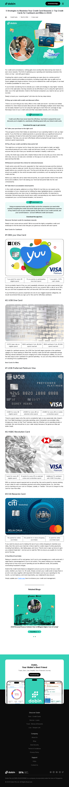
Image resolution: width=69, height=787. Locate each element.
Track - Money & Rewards (34, 724)
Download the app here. (35, 217)
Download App (53, 3)
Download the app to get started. (34, 125)
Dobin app (21, 578)
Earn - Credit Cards (34, 716)
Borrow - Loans (34, 720)
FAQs (34, 761)
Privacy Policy (34, 752)
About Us (34, 737)
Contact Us (34, 765)
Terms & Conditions (34, 748)
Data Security (34, 745)
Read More (33, 631)
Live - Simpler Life (34, 727)
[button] (33, 636)
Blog (34, 741)
